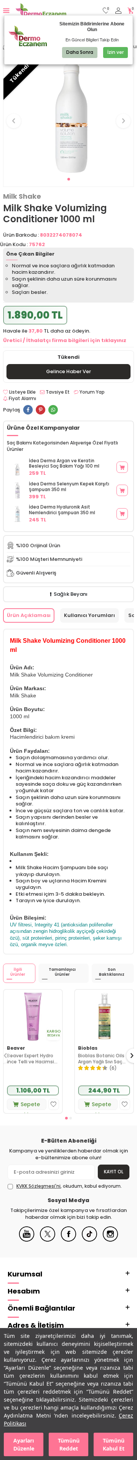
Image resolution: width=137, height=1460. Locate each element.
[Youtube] (26, 1239)
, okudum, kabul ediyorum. (69, 1186)
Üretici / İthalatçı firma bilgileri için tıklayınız (64, 340)
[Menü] (6, 10)
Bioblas (87, 1048)
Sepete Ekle (30, 1105)
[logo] (41, 10)
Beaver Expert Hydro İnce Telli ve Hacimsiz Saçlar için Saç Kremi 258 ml (32, 1058)
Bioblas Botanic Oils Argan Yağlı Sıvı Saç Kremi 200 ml (101, 1058)
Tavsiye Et (57, 392)
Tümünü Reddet (69, 1444)
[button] (68, 179)
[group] (68, 116)
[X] (47, 1239)
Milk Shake (22, 196)
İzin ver (115, 52)
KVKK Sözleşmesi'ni (38, 1186)
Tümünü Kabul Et (113, 1444)
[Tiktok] (89, 1239)
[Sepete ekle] (122, 467)
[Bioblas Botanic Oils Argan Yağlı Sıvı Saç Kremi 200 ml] (104, 1016)
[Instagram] (110, 1239)
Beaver (16, 1048)
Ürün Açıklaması (29, 615)
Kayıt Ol (113, 1171)
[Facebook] (68, 1239)
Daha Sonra (79, 52)
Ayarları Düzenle (23, 1444)
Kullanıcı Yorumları (89, 615)
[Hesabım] (118, 11)
